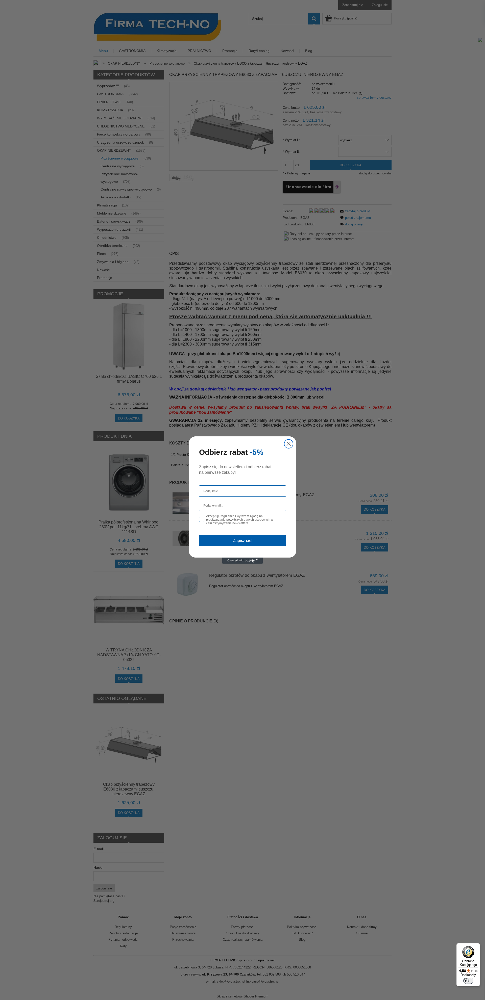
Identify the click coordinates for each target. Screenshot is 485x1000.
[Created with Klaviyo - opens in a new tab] (242, 561)
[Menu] (477, 946)
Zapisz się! (242, 540)
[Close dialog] (288, 443)
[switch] (468, 981)
